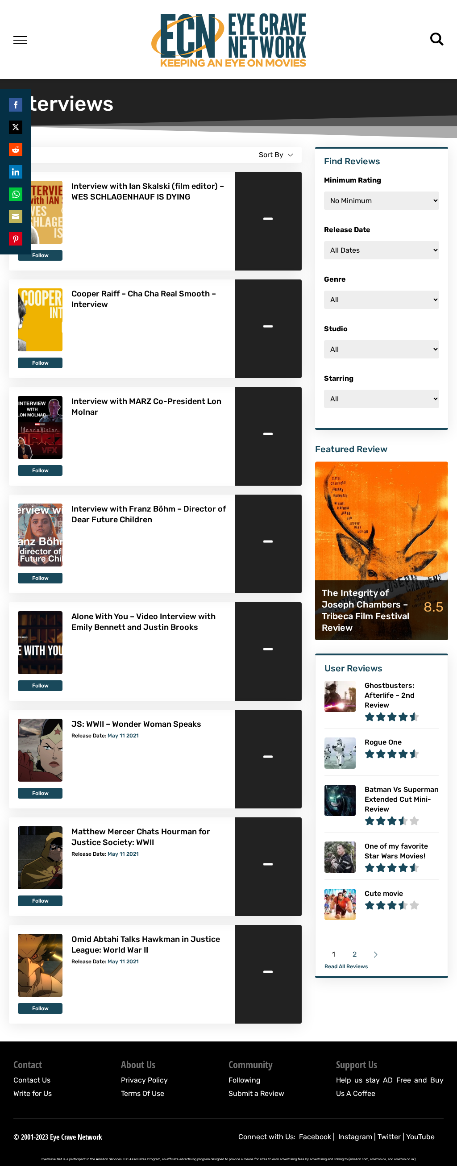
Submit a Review (256, 1093)
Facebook (315, 1137)
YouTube (420, 1137)
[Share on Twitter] (15, 127)
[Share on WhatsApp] (15, 194)
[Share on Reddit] (15, 149)
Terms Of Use (142, 1093)
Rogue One (383, 742)
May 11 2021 (123, 735)
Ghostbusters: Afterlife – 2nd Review (390, 695)
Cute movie (384, 893)
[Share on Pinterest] (15, 239)
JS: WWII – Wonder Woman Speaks (136, 724)
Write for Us (32, 1093)
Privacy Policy (144, 1080)
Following (244, 1080)
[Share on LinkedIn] (15, 172)
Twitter (389, 1137)
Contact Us (31, 1080)
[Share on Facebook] (15, 105)
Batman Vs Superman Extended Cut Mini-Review (402, 799)
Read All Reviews (346, 966)
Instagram (355, 1137)
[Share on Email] (15, 216)
